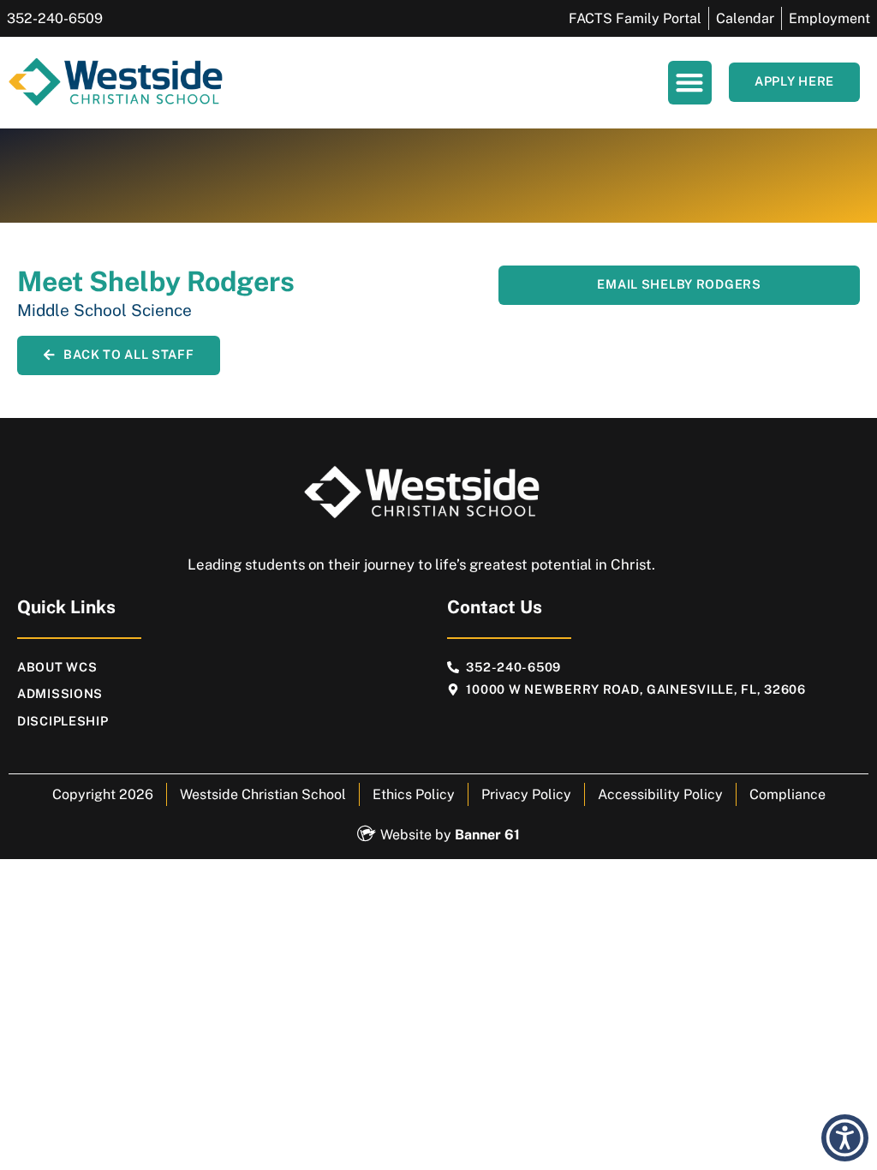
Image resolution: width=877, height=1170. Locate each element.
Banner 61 (487, 835)
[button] (690, 82)
